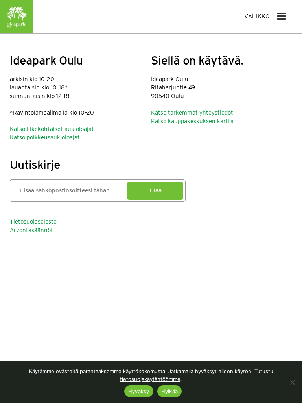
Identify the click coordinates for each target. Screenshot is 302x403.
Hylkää (169, 391)
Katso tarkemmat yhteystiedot (192, 112)
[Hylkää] (292, 382)
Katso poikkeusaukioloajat (45, 137)
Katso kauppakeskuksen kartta (192, 121)
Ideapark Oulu (16, 16)
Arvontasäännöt (31, 230)
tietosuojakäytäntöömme (150, 379)
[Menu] (281, 16)
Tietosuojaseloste (33, 221)
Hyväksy (138, 391)
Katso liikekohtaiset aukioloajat (52, 129)
